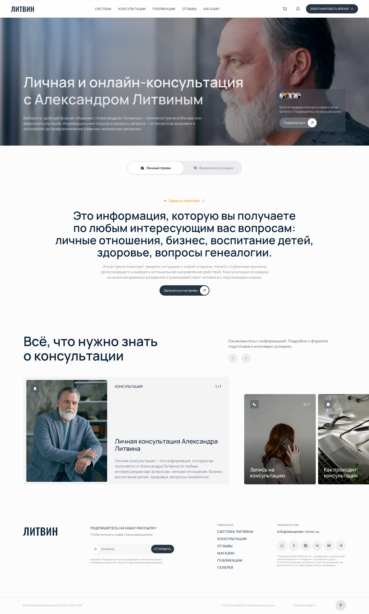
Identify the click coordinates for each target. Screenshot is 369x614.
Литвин (22, 9)
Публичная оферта (304, 605)
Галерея (225, 567)
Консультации (132, 9)
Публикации (164, 9)
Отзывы (189, 9)
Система (103, 9)
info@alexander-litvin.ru (298, 531)
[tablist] (184, 168)
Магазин (211, 9)
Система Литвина (235, 531)
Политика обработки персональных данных (248, 605)
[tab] (156, 168)
